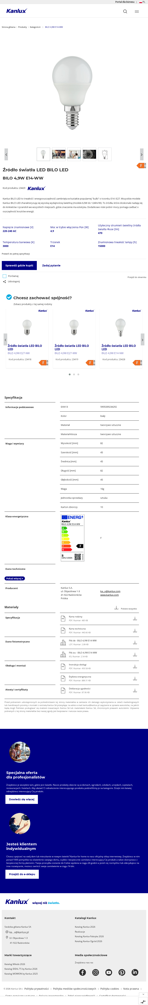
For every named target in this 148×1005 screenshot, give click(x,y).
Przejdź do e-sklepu (22, 874)
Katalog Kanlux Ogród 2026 (88, 941)
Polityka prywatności (36, 988)
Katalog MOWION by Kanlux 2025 (21, 973)
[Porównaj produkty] (143, 1000)
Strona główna (8, 27)
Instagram (96, 972)
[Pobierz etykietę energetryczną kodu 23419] (90, 362)
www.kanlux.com (109, 594)
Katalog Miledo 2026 (15, 964)
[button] (142, 2)
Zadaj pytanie (51, 265)
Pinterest (122, 972)
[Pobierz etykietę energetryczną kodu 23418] (43, 362)
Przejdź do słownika (137, 277)
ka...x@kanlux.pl (19, 932)
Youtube (109, 972)
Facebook (83, 972)
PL (143, 1)
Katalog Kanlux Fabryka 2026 (89, 936)
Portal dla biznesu (125, 1)
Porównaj (13, 276)
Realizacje (80, 931)
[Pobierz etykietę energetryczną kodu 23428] (137, 362)
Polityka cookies (109, 988)
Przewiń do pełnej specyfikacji (16, 253)
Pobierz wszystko (128, 608)
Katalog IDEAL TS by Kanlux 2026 (21, 968)
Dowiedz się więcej (21, 799)
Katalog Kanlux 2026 (85, 926)
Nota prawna (131, 988)
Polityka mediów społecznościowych (74, 988)
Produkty (22, 27)
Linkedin (135, 972)
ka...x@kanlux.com (110, 591)
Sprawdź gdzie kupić (19, 265)
